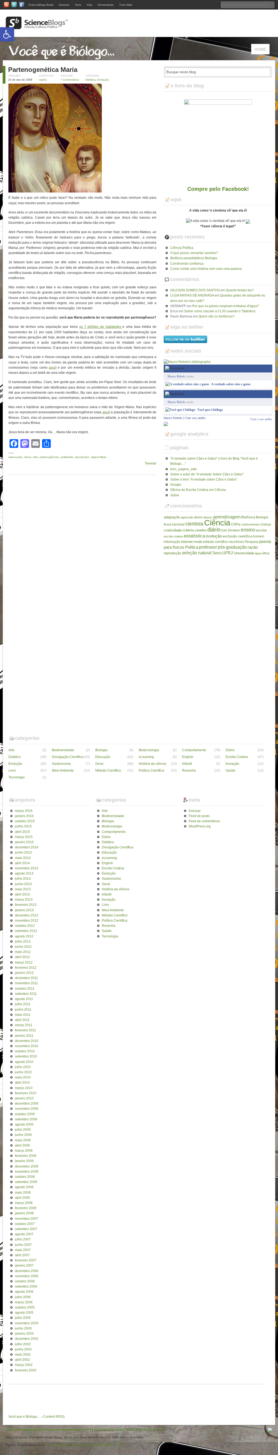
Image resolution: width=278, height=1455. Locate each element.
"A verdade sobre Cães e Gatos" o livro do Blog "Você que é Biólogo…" (214, 461)
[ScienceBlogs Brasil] (37, 27)
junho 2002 (23, 1349)
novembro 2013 (26, 868)
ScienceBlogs (80, 1445)
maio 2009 (23, 1140)
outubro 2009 (25, 1114)
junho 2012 (23, 947)
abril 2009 (22, 1145)
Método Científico (108, 770)
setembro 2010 (26, 1056)
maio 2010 (23, 1077)
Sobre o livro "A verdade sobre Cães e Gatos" (203, 479)
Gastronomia (61, 764)
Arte (11, 750)
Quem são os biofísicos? (216, 316)
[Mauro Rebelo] (166, 423)
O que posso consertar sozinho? (194, 253)
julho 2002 (23, 1344)
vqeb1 (43, 79)
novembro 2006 (26, 1276)
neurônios (236, 542)
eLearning (146, 757)
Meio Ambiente (63, 770)
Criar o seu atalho (261, 393)
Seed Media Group (58, 1445)
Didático (91, 79)
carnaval (178, 524)
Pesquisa (251, 542)
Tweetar (150, 463)
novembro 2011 (26, 983)
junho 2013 (23, 884)
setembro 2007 (26, 1229)
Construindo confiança (187, 263)
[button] (7, 34)
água (258, 553)
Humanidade (106, 4)
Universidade (244, 553)
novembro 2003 (26, 1323)
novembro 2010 (26, 1046)
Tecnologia (16, 777)
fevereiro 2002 (25, 1370)
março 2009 (24, 1151)
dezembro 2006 (26, 1271)
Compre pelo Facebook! (218, 189)
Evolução (103, 79)
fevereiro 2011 (25, 1030)
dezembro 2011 (26, 978)
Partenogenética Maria (42, 69)
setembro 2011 (26, 994)
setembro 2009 (26, 1119)
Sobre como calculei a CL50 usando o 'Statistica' (220, 311)
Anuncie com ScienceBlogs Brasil (66, 1430)
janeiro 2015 (24, 842)
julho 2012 (23, 941)
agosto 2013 (24, 873)
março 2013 (24, 899)
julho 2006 (23, 1297)
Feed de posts (199, 816)
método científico (215, 542)
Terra (78, 4)
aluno (198, 517)
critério (188, 530)
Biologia (262, 517)
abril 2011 (22, 1020)
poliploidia (67, 457)
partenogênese (49, 457)
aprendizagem (227, 516)
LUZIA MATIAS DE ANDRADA (192, 295)
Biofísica (248, 517)
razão (253, 547)
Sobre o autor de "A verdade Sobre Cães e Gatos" (207, 474)
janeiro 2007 (24, 1265)
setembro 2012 (26, 931)
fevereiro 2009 (25, 1156)
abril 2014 (22, 863)
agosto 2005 (24, 1313)
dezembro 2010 (26, 1041)
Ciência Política (181, 248)
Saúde (230, 770)
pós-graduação (232, 547)
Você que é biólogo (210, 410)
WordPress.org (200, 826)
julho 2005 (23, 1318)
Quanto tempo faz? (240, 290)
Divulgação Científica (67, 757)
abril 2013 (22, 894)
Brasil (167, 524)
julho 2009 (23, 1130)
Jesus (27, 457)
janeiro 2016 (24, 816)
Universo (64, 4)
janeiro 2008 (24, 1213)
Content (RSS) (54, 1417)
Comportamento (194, 750)
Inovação (232, 764)
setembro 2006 (26, 1286)
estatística (194, 536)
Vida (89, 4)
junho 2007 (23, 1245)
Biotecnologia (149, 750)
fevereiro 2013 (25, 905)
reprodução (82, 457)
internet (187, 542)
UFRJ (227, 553)
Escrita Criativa (237, 757)
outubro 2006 (25, 1281)
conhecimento (250, 524)
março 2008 (24, 1203)
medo (198, 542)
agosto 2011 (24, 999)
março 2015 (24, 837)
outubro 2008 (25, 1177)
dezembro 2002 (26, 1339)
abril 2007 (22, 1255)
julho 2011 (22, 1004)
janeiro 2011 (24, 1036)
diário (213, 530)
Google (175, 485)
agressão (187, 517)
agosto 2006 (24, 1292)
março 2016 (24, 811)
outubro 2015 (25, 821)
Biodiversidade (63, 750)
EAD (224, 530)
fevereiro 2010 (25, 1093)
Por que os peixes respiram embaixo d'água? (225, 306)
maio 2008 (23, 1192)
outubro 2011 (24, 989)
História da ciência (152, 764)
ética (265, 553)
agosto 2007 (24, 1234)
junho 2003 (23, 1328)
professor (208, 547)
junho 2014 (23, 852)
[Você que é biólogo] (180, 410)
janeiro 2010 (24, 1098)
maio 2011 (22, 1015)
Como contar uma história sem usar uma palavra (206, 269)
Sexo (217, 553)
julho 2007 (23, 1239)
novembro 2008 (26, 1171)
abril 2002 (22, 1360)
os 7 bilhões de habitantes (100, 327)
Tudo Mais (125, 4)
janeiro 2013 (24, 910)
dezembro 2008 (26, 1166)
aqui (52, 367)
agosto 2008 (24, 1187)
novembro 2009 (26, 1109)
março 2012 (24, 962)
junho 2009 (23, 1135)
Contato (160, 1430)
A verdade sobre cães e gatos (231, 384)
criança (265, 524)
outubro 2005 (25, 1307)
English (187, 757)
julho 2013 (23, 879)
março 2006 (24, 1302)
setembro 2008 (26, 1182)
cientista (194, 524)
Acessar (195, 811)
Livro (12, 770)
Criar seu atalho (195, 418)
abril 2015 (22, 832)
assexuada (15, 457)
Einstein (234, 530)
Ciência (217, 522)
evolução (214, 536)
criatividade (173, 530)
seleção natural (196, 552)
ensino (248, 530)
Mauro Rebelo (176, 376)
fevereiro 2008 (25, 1208)
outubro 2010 (25, 1051)
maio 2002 (23, 1354)
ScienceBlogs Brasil (41, 4)
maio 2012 (23, 952)
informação (172, 542)
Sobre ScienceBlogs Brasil (24, 1430)
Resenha (189, 770)
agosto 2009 (24, 1124)
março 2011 (23, 1025)
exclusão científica (237, 536)
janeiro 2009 (24, 1161)
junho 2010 (23, 1072)
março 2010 (24, 1088)
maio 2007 (23, 1250)
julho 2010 (23, 1067)
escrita (261, 530)
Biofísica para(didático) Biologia (193, 258)
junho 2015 (23, 826)
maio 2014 (23, 858)
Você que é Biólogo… (24, 1417)
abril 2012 (22, 957)
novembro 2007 (26, 1219)
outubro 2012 (25, 926)
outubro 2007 (25, 1224)
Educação (102, 757)
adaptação (172, 517)
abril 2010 (22, 1082)
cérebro (201, 530)
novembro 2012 (26, 920)
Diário (230, 750)
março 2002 (24, 1365)
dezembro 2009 (26, 1103)
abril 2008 (22, 1198)
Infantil (187, 764)
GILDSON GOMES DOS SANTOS (195, 290)
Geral (99, 764)
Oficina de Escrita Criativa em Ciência (198, 490)
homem (258, 536)
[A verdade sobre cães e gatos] (187, 384)
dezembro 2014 (26, 847)
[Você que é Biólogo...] (63, 57)
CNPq (235, 524)
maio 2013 (23, 889)
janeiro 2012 (24, 973)
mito (35, 457)
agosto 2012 (24, 936)
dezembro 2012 (26, 915)
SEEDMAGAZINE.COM (106, 1445)
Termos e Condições (138, 1430)
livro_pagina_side (183, 469)
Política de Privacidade (107, 1430)
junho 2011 (23, 1009)
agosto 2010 (24, 1062)
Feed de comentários (204, 821)
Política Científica (151, 770)
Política (191, 547)
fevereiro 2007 (25, 1260)
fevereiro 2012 (25, 968)
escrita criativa (173, 536)
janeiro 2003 (24, 1333)
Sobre (174, 495)
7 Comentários (70, 79)
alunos (207, 517)
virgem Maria (98, 457)
